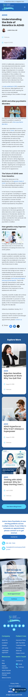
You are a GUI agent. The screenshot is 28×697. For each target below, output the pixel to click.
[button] (14, 599)
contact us (18, 320)
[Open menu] (24, 7)
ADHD (4, 15)
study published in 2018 (10, 86)
